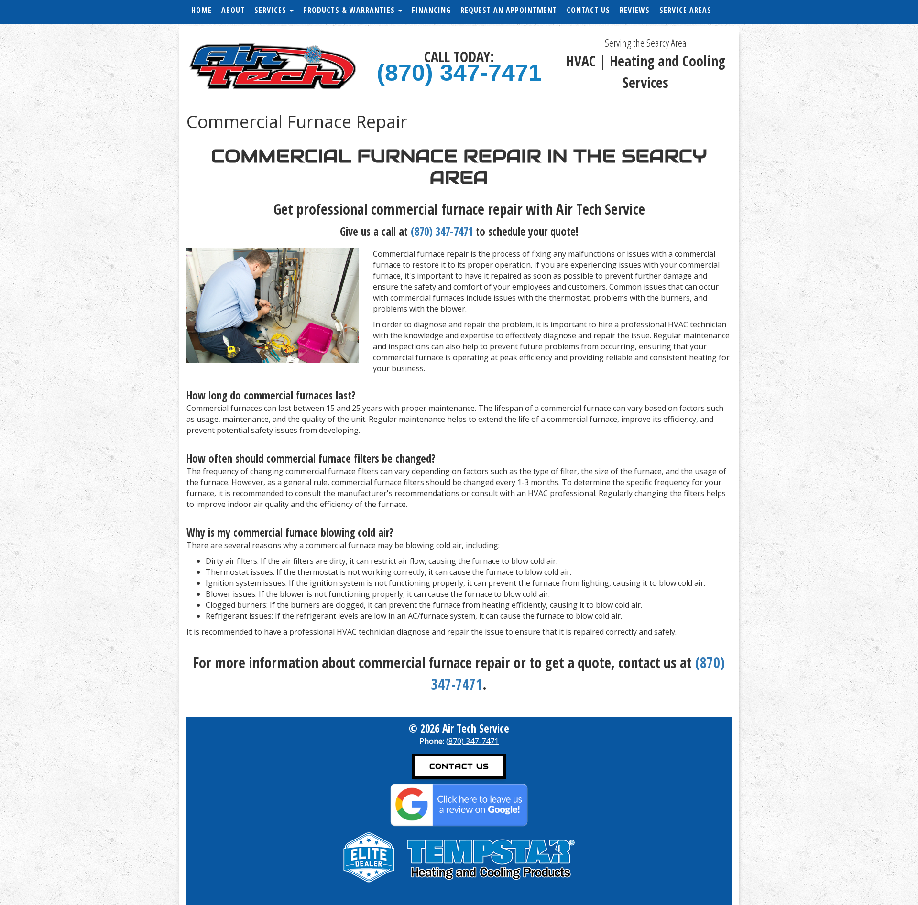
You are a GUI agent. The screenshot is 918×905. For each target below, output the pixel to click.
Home (201, 10)
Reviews (635, 10)
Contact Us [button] (459, 766)
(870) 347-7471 (459, 72)
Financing (431, 10)
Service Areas (685, 10)
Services (271, 10)
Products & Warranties (350, 10)
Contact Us (588, 10)
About (233, 10)
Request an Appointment (508, 10)
